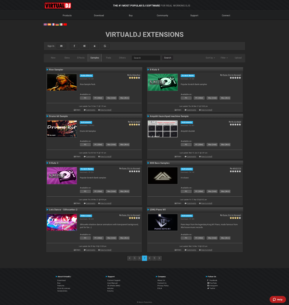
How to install (105, 110)
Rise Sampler (56, 69)
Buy (131, 15)
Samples (94, 57)
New (53, 57)
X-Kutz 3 (53, 163)
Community (162, 15)
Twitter (212, 288)
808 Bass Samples (159, 163)
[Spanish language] (49, 24)
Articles (110, 288)
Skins (67, 57)
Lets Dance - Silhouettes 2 (63, 209)
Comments (90, 110)
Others (122, 57)
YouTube (213, 283)
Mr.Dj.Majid (135, 122)
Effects (81, 57)
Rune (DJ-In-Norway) (232, 75)
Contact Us (161, 283)
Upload (238, 57)
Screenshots (62, 291)
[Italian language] (61, 24)
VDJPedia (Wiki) (113, 286)
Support (194, 15)
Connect (226, 15)
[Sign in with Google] (105, 46)
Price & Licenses (63, 288)
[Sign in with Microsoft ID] (84, 46)
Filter (223, 57)
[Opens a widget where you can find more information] (277, 299)
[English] (45, 24)
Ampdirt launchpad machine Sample (169, 116)
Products (67, 15)
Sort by (209, 57)
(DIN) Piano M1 (158, 209)
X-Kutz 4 (154, 69)
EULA (159, 288)
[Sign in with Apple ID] (94, 46)
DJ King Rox (135, 75)
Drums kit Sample (58, 116)
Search (167, 57)
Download (99, 15)
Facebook (212, 280)
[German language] (57, 24)
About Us (161, 280)
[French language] (53, 24)
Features (60, 286)
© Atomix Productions (144, 302)
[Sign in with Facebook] (74, 46)
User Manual (112, 283)
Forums (110, 291)
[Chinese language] (65, 24)
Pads (108, 57)
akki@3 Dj (237, 168)
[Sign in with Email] (61, 46)
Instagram (213, 286)
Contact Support (113, 280)
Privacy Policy (163, 286)
